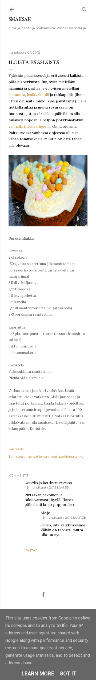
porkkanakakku (71, 456)
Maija (45, 513)
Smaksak (20, 19)
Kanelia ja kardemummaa (48, 483)
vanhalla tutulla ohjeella (29, 126)
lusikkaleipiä (38, 94)
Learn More (38, 673)
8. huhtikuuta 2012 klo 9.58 (48, 487)
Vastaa (31, 550)
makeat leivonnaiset (41, 456)
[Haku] (84, 8)
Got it (68, 673)
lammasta (17, 94)
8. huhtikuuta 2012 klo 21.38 (64, 517)
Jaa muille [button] (16, 449)
